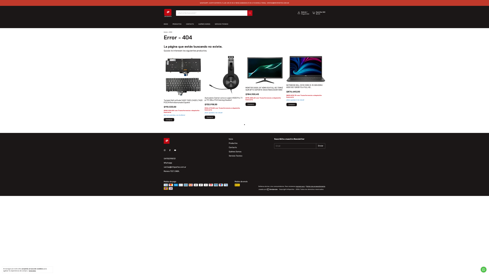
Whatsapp (168, 163)
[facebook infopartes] (170, 150)
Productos (177, 24)
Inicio (166, 24)
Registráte (305, 14)
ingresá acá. (300, 186)
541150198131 (170, 159)
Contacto (190, 24)
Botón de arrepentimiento (315, 186)
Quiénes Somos (204, 24)
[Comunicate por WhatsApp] (483, 269)
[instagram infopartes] (165, 150)
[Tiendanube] (268, 190)
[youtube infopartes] (175, 150)
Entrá (303, 12)
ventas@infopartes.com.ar (175, 167)
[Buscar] (249, 13)
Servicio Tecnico (221, 24)
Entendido (32, 271)
